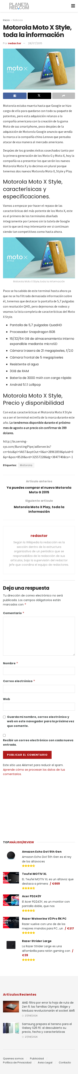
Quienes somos (13, 1058)
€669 (56, 884)
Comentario (13, 613)
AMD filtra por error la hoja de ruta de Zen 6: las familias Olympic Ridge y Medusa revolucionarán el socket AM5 (48, 1006)
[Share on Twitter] (39, 96)
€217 (70, 928)
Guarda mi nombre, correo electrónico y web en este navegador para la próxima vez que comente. (40, 721)
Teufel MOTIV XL (34, 874)
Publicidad (37, 1058)
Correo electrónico (19, 681)
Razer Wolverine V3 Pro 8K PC (44, 919)
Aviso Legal (45, 1062)
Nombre (10, 663)
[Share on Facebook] (15, 96)
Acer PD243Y (31, 896)
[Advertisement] (39, 806)
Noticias (18, 20)
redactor (14, 43)
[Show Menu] (73, 6)
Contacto (65, 1062)
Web (6, 699)
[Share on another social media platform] (63, 96)
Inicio (6, 20)
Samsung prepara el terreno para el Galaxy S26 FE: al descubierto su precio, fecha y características (47, 1028)
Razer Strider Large (37, 941)
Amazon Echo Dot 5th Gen (42, 852)
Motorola (26, 465)
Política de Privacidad (17, 1062)
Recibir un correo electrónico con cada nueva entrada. (38, 742)
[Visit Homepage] (19, 6)
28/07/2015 (35, 43)
